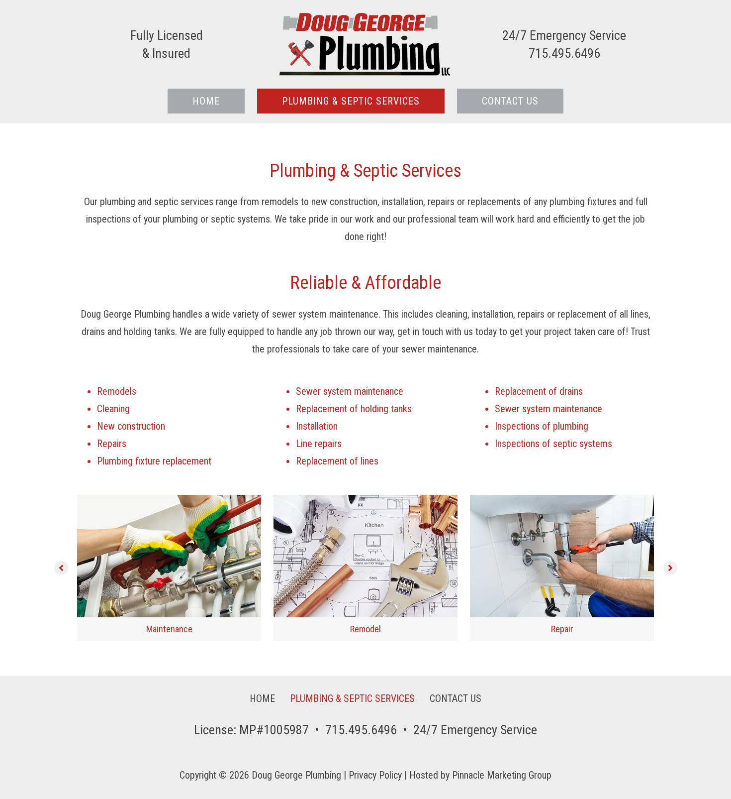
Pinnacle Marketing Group (501, 775)
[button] (61, 568)
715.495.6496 (361, 729)
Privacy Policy (375, 775)
